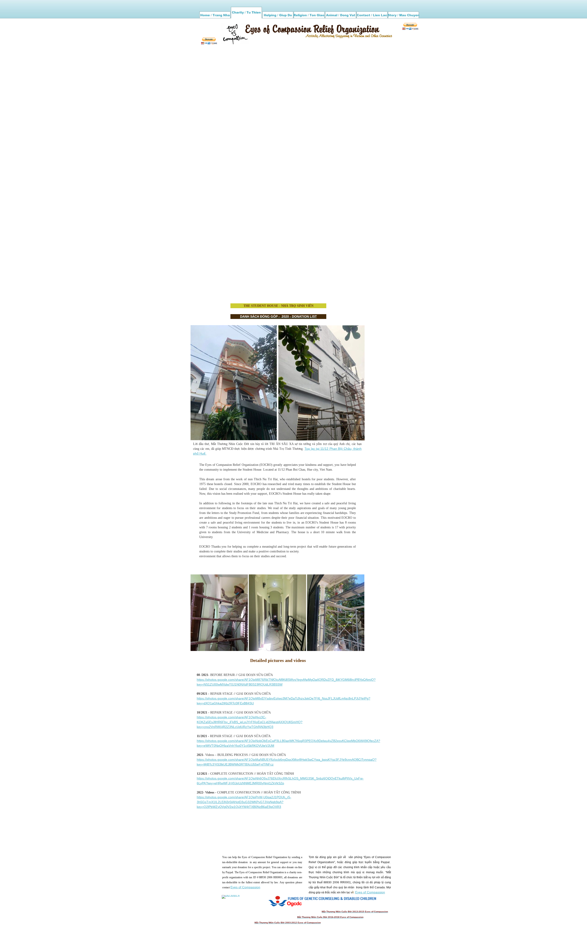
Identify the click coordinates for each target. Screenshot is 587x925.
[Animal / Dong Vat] (340, 12)
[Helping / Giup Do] (278, 12)
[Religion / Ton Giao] (309, 12)
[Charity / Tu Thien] (246, 12)
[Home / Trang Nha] (215, 12)
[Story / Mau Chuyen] (403, 12)
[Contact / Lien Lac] (372, 12)
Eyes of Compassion (370, 892)
